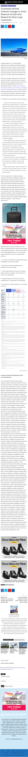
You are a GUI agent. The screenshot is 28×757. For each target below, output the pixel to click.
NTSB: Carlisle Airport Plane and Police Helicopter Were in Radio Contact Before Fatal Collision (22, 651)
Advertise (18, 750)
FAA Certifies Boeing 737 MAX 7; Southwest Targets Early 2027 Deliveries (14, 651)
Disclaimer (6, 752)
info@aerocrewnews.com (16, 739)
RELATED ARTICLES (8, 639)
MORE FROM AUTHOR (19, 639)
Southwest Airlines (6, 22)
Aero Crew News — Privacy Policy (17, 752)
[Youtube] (17, 635)
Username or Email (5, 676)
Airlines (11, 647)
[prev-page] (13, 656)
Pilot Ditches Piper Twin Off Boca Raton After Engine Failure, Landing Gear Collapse (5, 651)
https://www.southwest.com (14, 616)
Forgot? (6, 686)
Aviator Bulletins (11, 5)
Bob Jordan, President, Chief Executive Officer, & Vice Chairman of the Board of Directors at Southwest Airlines (14, 87)
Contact (8, 750)
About (3, 750)
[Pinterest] (9, 26)
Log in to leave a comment (7, 663)
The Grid (24, 750)
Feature (13, 750)
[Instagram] (13, 635)
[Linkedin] (13, 26)
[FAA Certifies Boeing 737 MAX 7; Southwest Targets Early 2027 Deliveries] (14, 645)
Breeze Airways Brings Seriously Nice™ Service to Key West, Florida (21, 599)
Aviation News (4, 5)
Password (3, 681)
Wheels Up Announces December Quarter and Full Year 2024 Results (7, 599)
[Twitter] (5, 26)
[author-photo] (14, 609)
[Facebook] (2, 26)
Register (11, 686)
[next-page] (15, 656)
